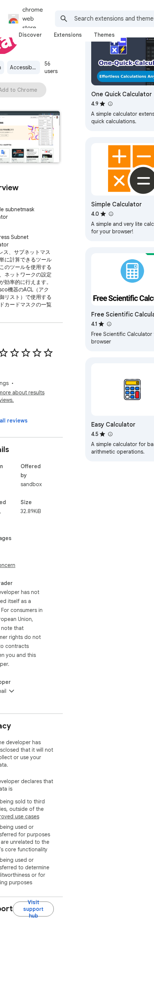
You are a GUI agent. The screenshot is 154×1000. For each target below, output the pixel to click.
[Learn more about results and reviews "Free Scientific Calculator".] (109, 324)
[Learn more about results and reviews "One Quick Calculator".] (110, 104)
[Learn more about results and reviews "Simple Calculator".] (111, 214)
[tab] (30, 35)
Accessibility (25, 67)
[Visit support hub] (33, 909)
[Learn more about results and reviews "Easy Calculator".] (110, 434)
